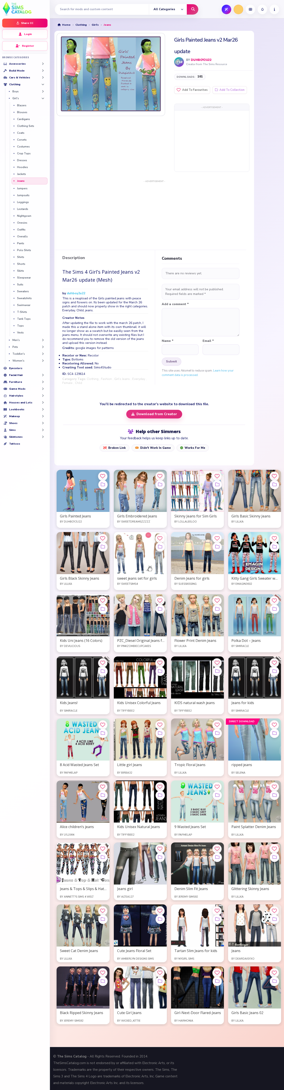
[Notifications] (262, 9)
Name (168, 341)
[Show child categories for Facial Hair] (42, 375)
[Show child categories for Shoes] (42, 423)
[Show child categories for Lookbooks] (42, 409)
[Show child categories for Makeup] (42, 416)
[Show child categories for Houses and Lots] (42, 402)
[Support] (274, 9)
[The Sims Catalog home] (24, 8)
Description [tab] (73, 258)
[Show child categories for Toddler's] (42, 353)
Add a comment (175, 304)
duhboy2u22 (201, 60)
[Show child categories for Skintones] (42, 436)
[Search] (192, 9)
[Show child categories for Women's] (42, 360)
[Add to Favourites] (102, 476)
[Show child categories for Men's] (42, 340)
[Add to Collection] (103, 484)
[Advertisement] (212, 140)
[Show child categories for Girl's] (42, 98)
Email (208, 341)
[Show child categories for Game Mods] (42, 388)
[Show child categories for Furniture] (42, 381)
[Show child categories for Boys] (42, 91)
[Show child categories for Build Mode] (42, 70)
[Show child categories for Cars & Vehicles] (42, 77)
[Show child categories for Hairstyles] (42, 395)
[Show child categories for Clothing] (42, 84)
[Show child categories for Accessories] (42, 63)
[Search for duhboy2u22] (179, 62)
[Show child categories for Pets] (42, 347)
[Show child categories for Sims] (42, 430)
